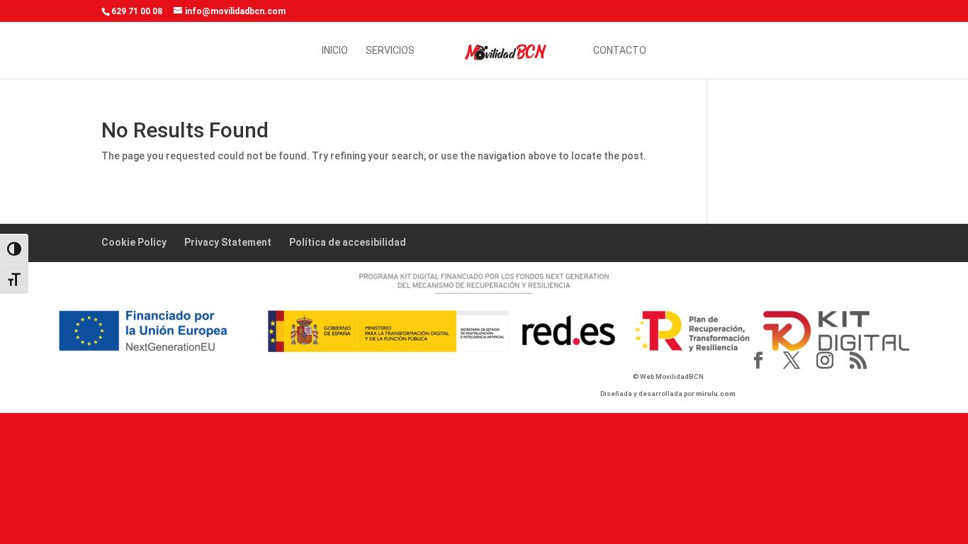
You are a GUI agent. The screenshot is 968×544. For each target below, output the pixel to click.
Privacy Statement (227, 242)
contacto (619, 50)
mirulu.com (716, 393)
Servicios (390, 50)
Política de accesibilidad (347, 242)
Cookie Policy (134, 242)
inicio (335, 50)
